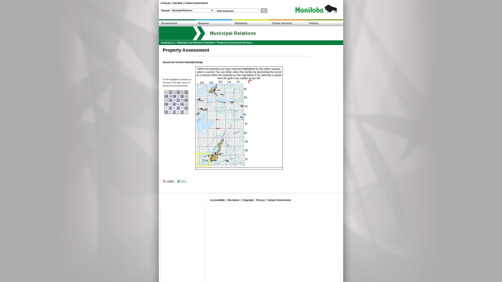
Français (166, 3)
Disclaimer (233, 200)
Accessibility (217, 200)
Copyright (247, 200)
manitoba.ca (168, 42)
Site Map (177, 3)
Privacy (260, 200)
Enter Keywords (225, 11)
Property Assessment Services (234, 42)
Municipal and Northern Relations (196, 42)
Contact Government (196, 3)
